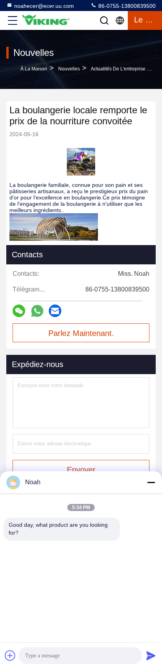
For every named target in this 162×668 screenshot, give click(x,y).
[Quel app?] (37, 311)
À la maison (33, 69)
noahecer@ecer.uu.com (44, 6)
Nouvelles (69, 69)
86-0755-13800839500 (126, 6)
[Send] (151, 655)
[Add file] (10, 655)
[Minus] (151, 482)
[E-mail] (55, 311)
